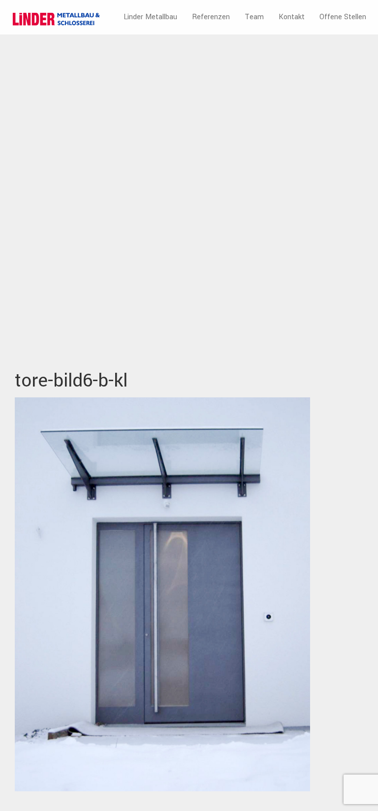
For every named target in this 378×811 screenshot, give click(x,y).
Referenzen (211, 17)
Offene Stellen (342, 17)
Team (254, 17)
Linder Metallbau (150, 17)
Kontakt (292, 17)
